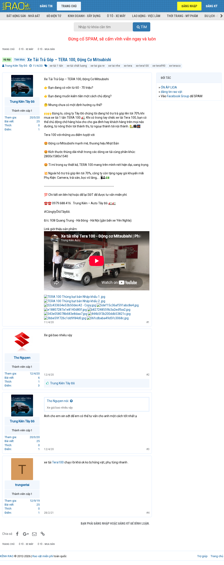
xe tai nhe (114, 65)
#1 (147, 322)
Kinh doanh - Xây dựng (84, 16)
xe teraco (174, 65)
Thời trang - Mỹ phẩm (182, 16)
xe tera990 (158, 65)
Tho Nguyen (22, 357)
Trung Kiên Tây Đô (16, 65)
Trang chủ (69, 6)
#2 (147, 374)
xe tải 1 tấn (56, 65)
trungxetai (22, 485)
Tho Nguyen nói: (58, 401)
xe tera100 (142, 65)
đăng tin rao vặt (171, 92)
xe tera (128, 65)
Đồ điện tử (54, 16)
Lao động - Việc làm (146, 16)
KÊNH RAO (7, 556)
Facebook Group (178, 96)
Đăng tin (46, 6)
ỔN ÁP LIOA (169, 87)
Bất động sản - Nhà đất (23, 16)
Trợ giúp (202, 556)
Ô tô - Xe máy (116, 16)
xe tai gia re (98, 65)
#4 (147, 512)
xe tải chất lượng (77, 65)
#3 (147, 449)
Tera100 (58, 462)
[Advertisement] (189, 132)
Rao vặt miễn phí (42, 556)
